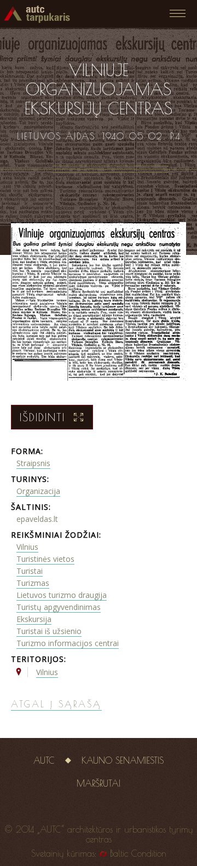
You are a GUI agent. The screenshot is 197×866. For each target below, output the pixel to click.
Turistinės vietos (45, 559)
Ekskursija (33, 619)
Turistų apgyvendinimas (58, 607)
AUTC (44, 760)
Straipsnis (33, 463)
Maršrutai (98, 783)
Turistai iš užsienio (49, 631)
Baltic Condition (138, 853)
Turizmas (32, 583)
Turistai (29, 571)
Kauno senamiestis (123, 760)
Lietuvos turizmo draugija (61, 595)
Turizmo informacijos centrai (67, 643)
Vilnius (27, 547)
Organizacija (38, 491)
